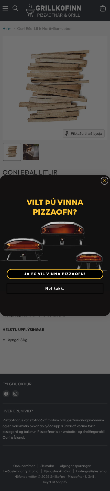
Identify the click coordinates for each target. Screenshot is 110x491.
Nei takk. (55, 288)
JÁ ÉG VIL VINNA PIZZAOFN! (55, 274)
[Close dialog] (104, 180)
